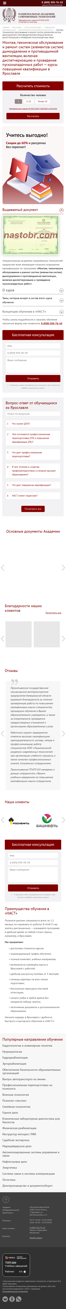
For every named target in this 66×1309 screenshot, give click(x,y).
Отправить (33, 378)
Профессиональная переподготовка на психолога (27, 1086)
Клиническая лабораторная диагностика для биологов (31, 1120)
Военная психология (15, 1094)
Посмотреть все (33, 509)
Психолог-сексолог (14, 1100)
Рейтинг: (10, 1271)
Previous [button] (2, 567)
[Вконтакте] (5, 1299)
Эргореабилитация (14, 1063)
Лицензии (6, 1220)
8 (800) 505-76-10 (52, 2)
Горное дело (10, 1112)
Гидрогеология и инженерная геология (27, 1045)
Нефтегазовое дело (14, 1161)
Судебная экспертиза (15, 1140)
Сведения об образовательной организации (10, 1210)
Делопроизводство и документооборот (27, 1185)
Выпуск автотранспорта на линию (23, 1079)
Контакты (6, 1236)
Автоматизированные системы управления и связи (30, 1154)
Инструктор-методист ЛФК (19, 1134)
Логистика (8, 1180)
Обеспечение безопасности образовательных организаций (31, 1071)
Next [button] (63, 567)
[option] (33, 545)
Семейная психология (16, 1106)
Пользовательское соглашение (15, 1291)
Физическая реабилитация (19, 1128)
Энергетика (9, 1167)
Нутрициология (12, 1051)
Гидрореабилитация (15, 1057)
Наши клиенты (8, 1228)
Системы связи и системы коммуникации (28, 1173)
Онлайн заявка (36, 1238)
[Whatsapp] (18, 1299)
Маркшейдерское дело (17, 1146)
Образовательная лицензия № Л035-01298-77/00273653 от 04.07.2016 (33, 21)
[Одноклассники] (12, 1299)
